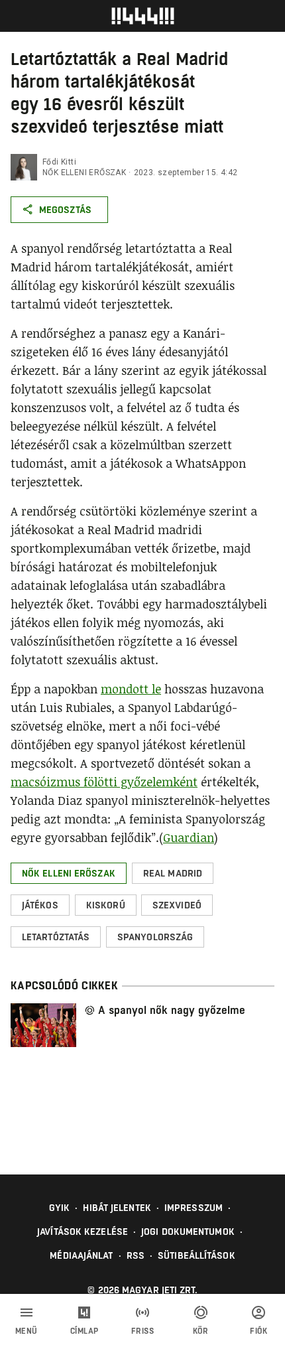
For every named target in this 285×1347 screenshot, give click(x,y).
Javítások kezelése (82, 1231)
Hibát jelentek (116, 1207)
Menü (26, 1331)
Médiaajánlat (81, 1255)
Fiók (258, 1331)
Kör (201, 1331)
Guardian (188, 837)
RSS (135, 1255)
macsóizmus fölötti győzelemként (104, 782)
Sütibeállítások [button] (196, 1255)
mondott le (131, 689)
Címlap (84, 1331)
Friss (142, 1331)
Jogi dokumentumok (188, 1231)
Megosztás (65, 209)
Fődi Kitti (59, 162)
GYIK (59, 1207)
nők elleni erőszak (84, 172)
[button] (69, 873)
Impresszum (193, 1207)
